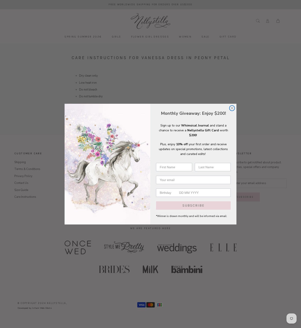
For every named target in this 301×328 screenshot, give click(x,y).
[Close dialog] (232, 108)
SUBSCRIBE (193, 205)
